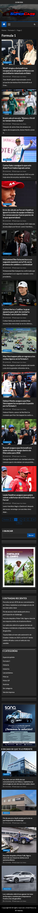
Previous (6, 519)
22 (34, 519)
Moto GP (6, 680)
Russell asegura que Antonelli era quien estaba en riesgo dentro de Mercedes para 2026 (17, 450)
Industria (6, 669)
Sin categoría (7, 688)
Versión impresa (8, 692)
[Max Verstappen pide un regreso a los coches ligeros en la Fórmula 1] (19, 340)
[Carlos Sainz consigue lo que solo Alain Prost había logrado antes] (19, 149)
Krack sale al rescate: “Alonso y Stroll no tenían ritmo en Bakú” (19, 119)
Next (19, 523)
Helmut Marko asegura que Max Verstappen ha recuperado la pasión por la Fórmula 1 (18, 403)
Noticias (6, 684)
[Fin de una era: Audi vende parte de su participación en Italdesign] (19, 802)
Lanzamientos (8, 673)
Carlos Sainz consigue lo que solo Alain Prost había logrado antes (17, 166)
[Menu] (9, 24)
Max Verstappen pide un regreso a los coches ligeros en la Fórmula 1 (19, 357)
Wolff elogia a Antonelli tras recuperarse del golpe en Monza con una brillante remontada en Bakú (18, 70)
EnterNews (30, 908)
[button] (9, 24)
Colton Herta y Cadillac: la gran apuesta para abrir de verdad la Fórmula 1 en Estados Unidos (16, 312)
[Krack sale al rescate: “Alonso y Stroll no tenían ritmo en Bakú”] (19, 102)
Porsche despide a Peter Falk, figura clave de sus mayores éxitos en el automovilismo (17, 858)
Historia (6, 665)
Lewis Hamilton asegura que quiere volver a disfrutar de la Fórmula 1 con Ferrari (19, 497)
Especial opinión (9, 657)
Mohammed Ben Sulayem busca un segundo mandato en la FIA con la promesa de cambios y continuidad (17, 262)
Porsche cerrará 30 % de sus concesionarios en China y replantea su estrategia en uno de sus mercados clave (18, 605)
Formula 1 (7, 62)
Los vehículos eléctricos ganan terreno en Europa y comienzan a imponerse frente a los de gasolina (19, 628)
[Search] (34, 24)
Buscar (8, 531)
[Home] (4, 24)
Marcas (5, 677)
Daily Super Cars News (20, 76)
